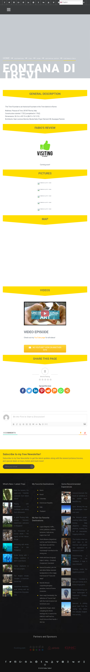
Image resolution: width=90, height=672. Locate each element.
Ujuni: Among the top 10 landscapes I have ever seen (80, 509)
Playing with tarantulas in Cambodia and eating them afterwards (21, 508)
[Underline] (20, 424)
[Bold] (13, 424)
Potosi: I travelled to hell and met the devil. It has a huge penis (80, 582)
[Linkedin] (35, 391)
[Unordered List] (30, 424)
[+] (46, 424)
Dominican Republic (46, 503)
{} (43, 424)
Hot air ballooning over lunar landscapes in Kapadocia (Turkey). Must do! (80, 594)
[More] (67, 391)
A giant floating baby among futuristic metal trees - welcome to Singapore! (21, 522)
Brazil (41, 494)
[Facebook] (23, 391)
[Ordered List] (26, 424)
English (65, 2)
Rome (39, 58)
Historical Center (52, 58)
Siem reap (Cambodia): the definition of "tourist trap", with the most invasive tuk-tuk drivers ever (48, 600)
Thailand (42, 511)
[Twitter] (29, 391)
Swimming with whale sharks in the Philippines (21, 547)
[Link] (39, 424)
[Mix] (54, 391)
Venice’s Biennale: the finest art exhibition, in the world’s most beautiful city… (80, 497)
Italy (30, 58)
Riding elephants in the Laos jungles (21, 567)
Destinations (19, 58)
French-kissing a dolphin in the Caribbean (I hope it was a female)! (80, 560)
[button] (45, 349)
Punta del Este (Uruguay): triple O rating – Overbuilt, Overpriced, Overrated (48, 560)
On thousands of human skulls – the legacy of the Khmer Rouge (21, 535)
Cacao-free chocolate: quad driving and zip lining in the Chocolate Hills (21, 591)
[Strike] (23, 424)
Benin (41, 490)
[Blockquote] (33, 424)
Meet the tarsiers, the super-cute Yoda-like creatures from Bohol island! (21, 494)
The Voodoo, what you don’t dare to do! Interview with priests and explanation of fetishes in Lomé (80, 545)
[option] (19, 648)
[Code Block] (36, 424)
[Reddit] (48, 391)
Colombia (43, 499)
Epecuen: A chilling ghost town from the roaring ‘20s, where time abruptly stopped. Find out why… (80, 609)
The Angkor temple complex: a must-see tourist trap (21, 578)
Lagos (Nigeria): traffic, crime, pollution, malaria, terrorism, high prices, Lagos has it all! (48, 531)
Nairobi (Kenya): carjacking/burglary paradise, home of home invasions (48, 587)
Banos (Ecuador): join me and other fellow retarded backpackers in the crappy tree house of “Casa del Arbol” (48, 573)
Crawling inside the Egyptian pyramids (80, 570)
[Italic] (17, 424)
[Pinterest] (42, 391)
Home (6, 58)
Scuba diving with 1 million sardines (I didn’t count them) (21, 558)
